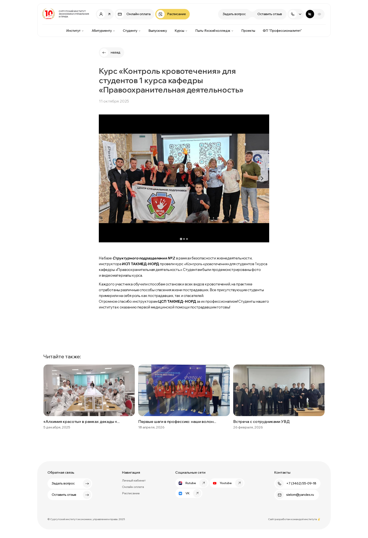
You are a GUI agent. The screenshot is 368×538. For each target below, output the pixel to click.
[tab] (181, 239)
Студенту (130, 31)
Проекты (248, 31)
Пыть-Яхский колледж (212, 31)
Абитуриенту (102, 31)
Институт (73, 31)
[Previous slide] (106, 178)
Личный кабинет (134, 480)
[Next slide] (262, 178)
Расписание (131, 493)
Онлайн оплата (133, 487)
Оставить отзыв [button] (269, 14)
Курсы (179, 31)
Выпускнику (157, 31)
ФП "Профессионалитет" (282, 31)
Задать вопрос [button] (234, 14)
